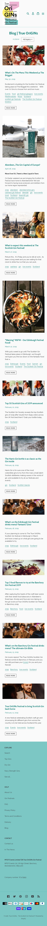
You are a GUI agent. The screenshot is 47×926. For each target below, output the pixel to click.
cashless (13, 267)
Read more (10, 108)
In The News (10, 850)
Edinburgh (14, 364)
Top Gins (8, 759)
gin (31, 193)
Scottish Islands (24, 485)
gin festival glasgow (25, 94)
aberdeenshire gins (27, 190)
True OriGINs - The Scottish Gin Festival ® (22, 916)
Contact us (9, 844)
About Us (8, 792)
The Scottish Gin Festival (32, 99)
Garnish (35, 364)
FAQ (6, 804)
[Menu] (43, 13)
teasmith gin (24, 195)
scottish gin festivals (13, 99)
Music (20, 96)
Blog (6, 828)
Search (7, 753)
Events (7, 94)
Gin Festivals (9, 798)
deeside (25, 193)
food (14, 94)
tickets (25, 662)
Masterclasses (10, 96)
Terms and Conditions (13, 816)
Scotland (27, 96)
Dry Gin (7, 765)
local (7, 195)
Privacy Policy (10, 810)
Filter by (16, 39)
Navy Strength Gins (12, 771)
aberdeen (14, 190)
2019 (7, 190)
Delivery (8, 822)
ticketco (8, 102)
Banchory (14, 609)
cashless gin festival (13, 193)
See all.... (8, 777)
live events (38, 94)
